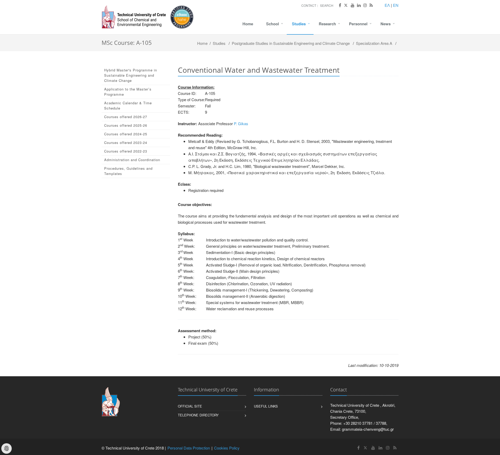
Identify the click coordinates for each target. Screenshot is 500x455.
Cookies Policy (227, 448)
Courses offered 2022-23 (125, 151)
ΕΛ (387, 5)
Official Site (190, 406)
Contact (308, 5)
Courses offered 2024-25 (125, 133)
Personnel (358, 24)
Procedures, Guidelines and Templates (128, 171)
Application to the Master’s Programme (128, 92)
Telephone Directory (198, 414)
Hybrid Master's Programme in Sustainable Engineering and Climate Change (130, 75)
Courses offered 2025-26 (125, 125)
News (385, 24)
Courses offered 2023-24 (125, 142)
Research (327, 24)
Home (247, 24)
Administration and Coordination (132, 159)
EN (395, 5)
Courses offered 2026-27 (125, 116)
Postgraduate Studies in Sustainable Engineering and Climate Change (291, 43)
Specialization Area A (374, 43)
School (272, 24)
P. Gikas (241, 123)
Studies (299, 24)
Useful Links (266, 406)
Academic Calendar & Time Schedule (128, 105)
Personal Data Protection (188, 448)
